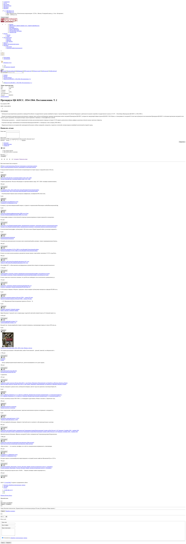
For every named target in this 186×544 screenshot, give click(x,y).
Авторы (8, 35)
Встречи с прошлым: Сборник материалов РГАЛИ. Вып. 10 (15, 287)
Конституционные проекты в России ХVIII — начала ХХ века (16, 298)
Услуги (5, 3)
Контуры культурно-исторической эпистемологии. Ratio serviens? (17, 443)
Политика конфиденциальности (14, 48)
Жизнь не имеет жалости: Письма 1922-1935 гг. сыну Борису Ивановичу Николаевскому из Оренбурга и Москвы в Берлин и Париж (33, 384)
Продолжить (182, 141)
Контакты (5, 8)
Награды (8, 38)
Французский (37, 71)
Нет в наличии (4, 111)
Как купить (6, 4)
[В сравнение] (4, 148)
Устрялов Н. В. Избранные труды (9, 203)
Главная (5, 75)
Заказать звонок (4, 17)
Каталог (11, 24)
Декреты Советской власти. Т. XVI (9, 419)
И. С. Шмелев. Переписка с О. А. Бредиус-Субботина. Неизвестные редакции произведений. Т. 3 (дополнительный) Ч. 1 (31, 396)
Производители (7, 5)
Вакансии (8, 40)
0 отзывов (16, 159)
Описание (6, 142)
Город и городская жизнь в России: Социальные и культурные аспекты (18, 167)
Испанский (45, 71)
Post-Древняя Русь (13, 28)
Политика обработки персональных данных (14, 485)
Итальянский (28, 71)
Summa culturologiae (14, 29)
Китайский (54, 71)
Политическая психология (7, 238)
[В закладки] (2, 148)
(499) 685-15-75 (10, 12)
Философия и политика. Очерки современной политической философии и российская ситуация (24, 274)
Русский (4, 71)
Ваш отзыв (3, 137)
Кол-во (2, 154)
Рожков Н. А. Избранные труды (8, 455)
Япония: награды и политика (8, 407)
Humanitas (11, 27)
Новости (5, 42)
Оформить (8, 542)
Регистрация (6, 57)
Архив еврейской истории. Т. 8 (8, 322)
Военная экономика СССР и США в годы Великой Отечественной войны (19, 250)
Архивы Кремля (7, 77)
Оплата (5, 487)
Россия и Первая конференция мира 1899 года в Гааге (14, 214)
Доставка (5, 486)
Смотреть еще (12, 32)
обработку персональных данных (19, 537)
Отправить (8, 504)
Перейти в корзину (10, 511)
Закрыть (3, 504)
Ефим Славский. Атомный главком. (9, 310)
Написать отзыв (23, 159)
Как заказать (9, 41)
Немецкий (20, 71)
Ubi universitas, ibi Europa (15, 31)
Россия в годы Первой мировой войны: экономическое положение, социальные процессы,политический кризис (28, 226)
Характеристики (7, 144)
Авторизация (6, 58)
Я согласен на (15, 537)
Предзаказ (3, 174)
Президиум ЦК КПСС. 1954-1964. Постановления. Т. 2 (17, 79)
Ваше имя (4, 522)
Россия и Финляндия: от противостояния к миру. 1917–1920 (15, 179)
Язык (2, 69)
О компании (6, 1)
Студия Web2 (7, 482)
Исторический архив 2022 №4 (8, 372)
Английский (12, 71)
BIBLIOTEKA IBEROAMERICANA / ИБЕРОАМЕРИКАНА (24, 25)
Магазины (6, 7)
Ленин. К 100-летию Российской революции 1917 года (14, 262)
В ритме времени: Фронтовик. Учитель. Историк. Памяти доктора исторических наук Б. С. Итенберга (26, 468)
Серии (8, 36)
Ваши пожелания (6, 528)
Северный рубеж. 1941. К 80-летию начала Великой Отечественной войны (19, 191)
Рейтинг (3, 140)
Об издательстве (7, 37)
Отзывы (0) (6, 145)
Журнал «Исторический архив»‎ (11, 44)
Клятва (2, 360)
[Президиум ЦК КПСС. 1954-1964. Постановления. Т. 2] (17, 82)
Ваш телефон (5, 525)
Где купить (9, 46)
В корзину (3, 156)
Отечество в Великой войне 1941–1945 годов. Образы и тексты (16, 348)
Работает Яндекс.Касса (6, 495)
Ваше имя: (3, 131)
